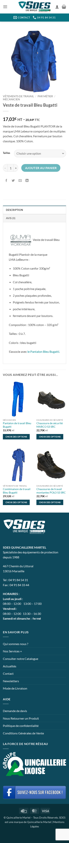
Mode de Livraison (15, 688)
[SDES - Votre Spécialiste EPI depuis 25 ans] (34, 7)
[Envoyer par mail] (20, 180)
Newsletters (11, 681)
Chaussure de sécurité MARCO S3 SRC (49, 425)
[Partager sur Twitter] (13, 180)
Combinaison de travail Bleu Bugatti (16, 491)
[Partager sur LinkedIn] (27, 180)
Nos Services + (12, 651)
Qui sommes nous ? (15, 644)
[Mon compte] (57, 7)
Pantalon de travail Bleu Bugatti (17, 425)
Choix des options (16, 436)
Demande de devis (15, 711)
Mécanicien (11, 99)
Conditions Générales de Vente (23, 733)
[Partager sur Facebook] (6, 180)
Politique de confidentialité (21, 725)
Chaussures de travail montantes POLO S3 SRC (51, 491)
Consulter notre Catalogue (20, 658)
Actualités (9, 666)
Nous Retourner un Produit (21, 718)
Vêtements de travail (18, 96)
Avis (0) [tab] (10, 218)
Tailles (6, 153)
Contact (8, 673)
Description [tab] (14, 209)
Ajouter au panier (41, 168)
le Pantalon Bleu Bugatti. (43, 351)
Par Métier (45, 96)
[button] (5, 6)
